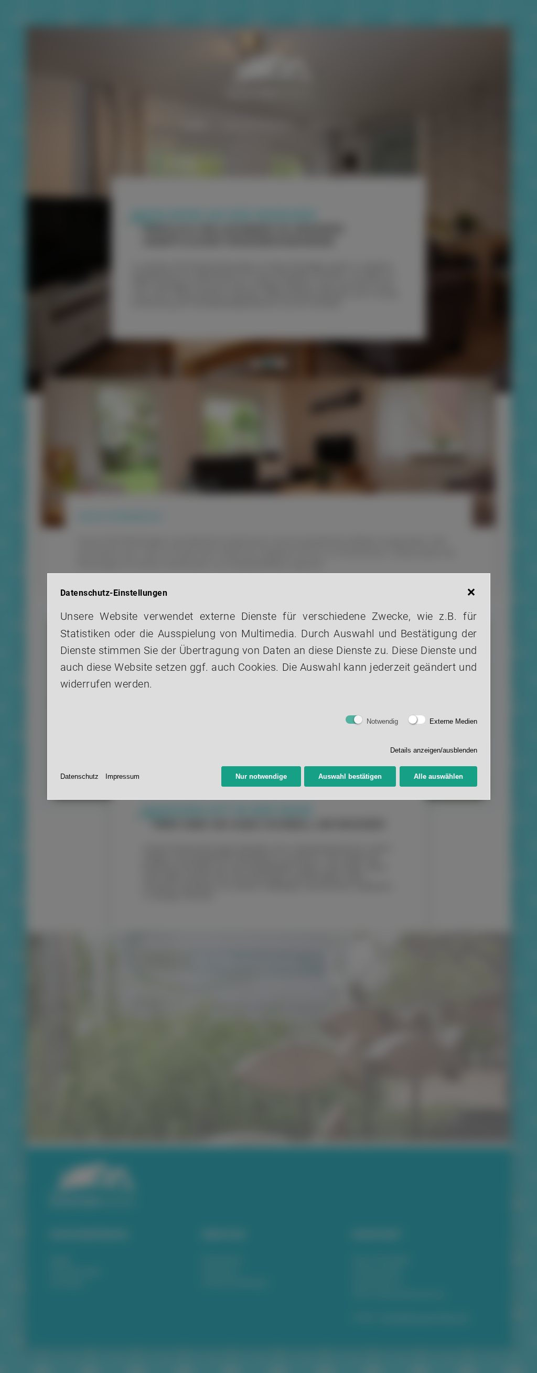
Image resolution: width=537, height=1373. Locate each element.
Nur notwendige (261, 776)
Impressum (122, 776)
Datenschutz (79, 776)
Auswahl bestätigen (350, 776)
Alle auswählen (438, 776)
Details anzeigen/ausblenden (433, 750)
